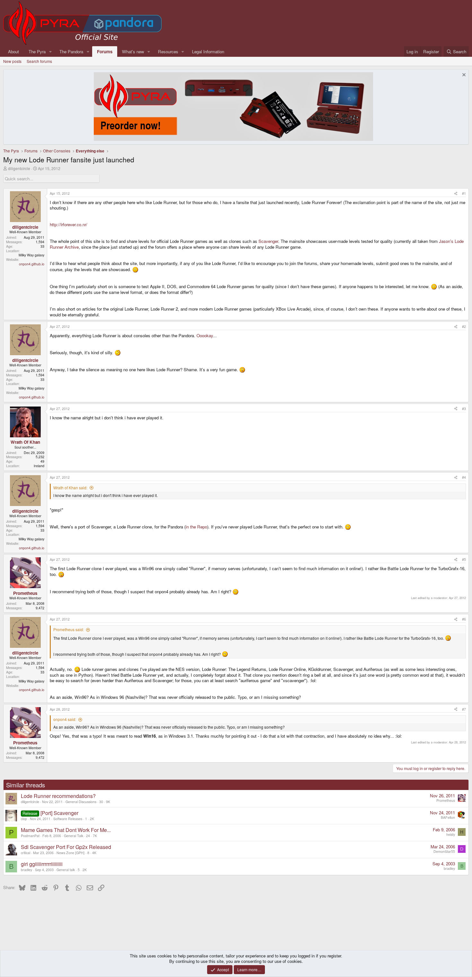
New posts (12, 61)
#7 (464, 709)
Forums (104, 51)
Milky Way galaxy (31, 255)
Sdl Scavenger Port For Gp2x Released (66, 847)
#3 (464, 408)
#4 (464, 477)
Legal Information (208, 51)
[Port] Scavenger (59, 813)
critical (25, 852)
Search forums (39, 61)
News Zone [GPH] (70, 852)
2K (92, 818)
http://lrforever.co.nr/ (68, 224)
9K (108, 801)
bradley (26, 869)
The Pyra (37, 51)
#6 (464, 619)
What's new (133, 51)
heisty (450, 834)
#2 (464, 326)
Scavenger (268, 241)
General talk (66, 869)
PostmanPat (30, 835)
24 (88, 835)
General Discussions (81, 801)
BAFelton (448, 817)
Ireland (39, 465)
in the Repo (196, 527)
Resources (168, 51)
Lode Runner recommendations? (58, 796)
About (13, 51)
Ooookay (205, 335)
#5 (464, 559)
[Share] (456, 193)
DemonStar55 (444, 851)
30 (101, 801)
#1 (464, 193)
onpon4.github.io (31, 263)
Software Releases (67, 818)
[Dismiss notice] (463, 75)
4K (94, 852)
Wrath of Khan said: (70, 487)
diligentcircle (19, 168)
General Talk (73, 835)
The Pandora (71, 51)
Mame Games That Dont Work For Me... (66, 830)
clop (24, 818)
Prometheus (445, 800)
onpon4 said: (64, 719)
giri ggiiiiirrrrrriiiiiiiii (42, 864)
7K (95, 835)
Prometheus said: (68, 629)
